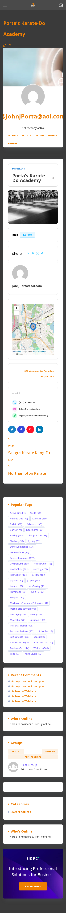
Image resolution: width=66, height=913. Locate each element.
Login (61, 5)
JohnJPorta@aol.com (30, 409)
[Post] (37, 253)
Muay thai (17, 619)
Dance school (19, 552)
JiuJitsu (16, 580)
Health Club (43, 563)
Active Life (18, 512)
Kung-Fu (37, 591)
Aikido (35, 512)
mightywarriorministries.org (33, 415)
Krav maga (18, 591)
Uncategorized (21, 812)
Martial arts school (23, 608)
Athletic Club (19, 518)
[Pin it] (33, 253)
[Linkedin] (28, 253)
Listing (39, 135)
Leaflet (18, 351)
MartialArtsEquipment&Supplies (29, 603)
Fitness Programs (22, 558)
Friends (52, 135)
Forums (12, 143)
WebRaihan (31, 691)
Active (33, 751)
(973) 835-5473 (27, 402)
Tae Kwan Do (43, 642)
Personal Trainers (22, 631)
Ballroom (34, 524)
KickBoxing (37, 586)
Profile (26, 135)
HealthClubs (19, 569)
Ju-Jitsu (34, 580)
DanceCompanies (22, 546)
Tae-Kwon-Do (19, 642)
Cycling (34, 541)
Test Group (29, 765)
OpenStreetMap (40, 351)
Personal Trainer (21, 625)
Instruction (18, 574)
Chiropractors (37, 535)
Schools (46, 631)
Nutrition (37, 619)
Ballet (16, 524)
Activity (13, 135)
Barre (16, 529)
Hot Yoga (40, 569)
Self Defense (19, 636)
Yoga (15, 653)
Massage (18, 614)
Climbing (17, 541)
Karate (27, 234)
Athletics (39, 518)
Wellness (41, 648)
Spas (39, 636)
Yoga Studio (33, 653)
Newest (16, 751)
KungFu (17, 597)
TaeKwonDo (19, 648)
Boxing (17, 535)
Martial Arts (18, 169)
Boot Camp (34, 529)
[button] (33, 326)
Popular (50, 751)
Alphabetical (33, 756)
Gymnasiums (19, 563)
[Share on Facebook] (42, 253)
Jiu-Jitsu (38, 574)
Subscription (37, 681)
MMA (36, 614)
